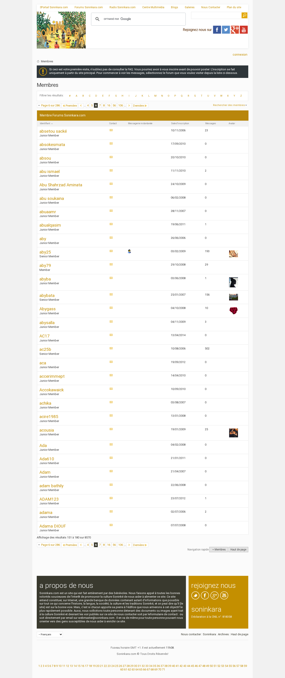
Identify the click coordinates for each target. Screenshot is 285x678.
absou (45, 158)
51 (215, 666)
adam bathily (51, 485)
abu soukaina (51, 198)
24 (112, 666)
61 (125, 669)
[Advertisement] (167, 45)
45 (192, 666)
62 (129, 669)
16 (108, 105)
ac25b (45, 349)
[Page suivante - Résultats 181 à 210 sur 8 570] (129, 105)
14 (75, 666)
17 (86, 666)
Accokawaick (51, 389)
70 (159, 669)
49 (207, 666)
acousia (46, 430)
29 (131, 666)
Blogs (174, 7)
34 (150, 666)
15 (78, 666)
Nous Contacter (210, 7)
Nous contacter (191, 634)
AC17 (44, 336)
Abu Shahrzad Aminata (60, 184)
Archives (223, 634)
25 (116, 666)
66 (144, 669)
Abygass (47, 308)
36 (158, 666)
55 (230, 666)
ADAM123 (49, 499)
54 (226, 666)
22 (105, 666)
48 (203, 666)
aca (42, 362)
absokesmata (52, 144)
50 (211, 666)
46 (196, 666)
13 (71, 666)
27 (124, 666)
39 (169, 666)
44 (188, 666)
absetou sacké (53, 131)
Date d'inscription (180, 123)
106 (120, 105)
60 (121, 669)
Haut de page (238, 549)
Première (71, 105)
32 (143, 666)
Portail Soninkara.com (54, 7)
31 (139, 666)
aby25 (45, 252)
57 (237, 666)
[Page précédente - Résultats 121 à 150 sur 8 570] (81, 105)
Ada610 (46, 458)
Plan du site (234, 7)
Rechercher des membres (229, 105)
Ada (43, 445)
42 (181, 666)
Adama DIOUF (52, 526)
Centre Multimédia (153, 7)
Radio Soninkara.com (123, 7)
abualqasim (50, 225)
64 (136, 669)
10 (59, 666)
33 (147, 666)
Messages (210, 123)
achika (45, 403)
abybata (47, 295)
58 (241, 666)
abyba (45, 279)
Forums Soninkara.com (89, 7)
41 (177, 666)
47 (200, 666)
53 (222, 666)
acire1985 (48, 416)
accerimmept (52, 376)
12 (67, 666)
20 (97, 666)
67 (148, 669)
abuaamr (47, 211)
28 (128, 666)
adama (45, 512)
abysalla (47, 322)
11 (63, 666)
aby (42, 238)
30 (135, 666)
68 (152, 669)
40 (173, 666)
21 (101, 666)
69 (155, 669)
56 (114, 105)
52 (218, 666)
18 (90, 666)
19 (94, 666)
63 (133, 669)
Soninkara (209, 634)
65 (140, 669)
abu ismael (49, 171)
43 (184, 666)
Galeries (190, 7)
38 (165, 666)
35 (154, 666)
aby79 (45, 265)
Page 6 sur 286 (50, 105)
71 (163, 669)
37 (162, 666)
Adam (45, 472)
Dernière (138, 105)
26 (120, 666)
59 (245, 666)
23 (109, 666)
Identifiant (45, 123)
